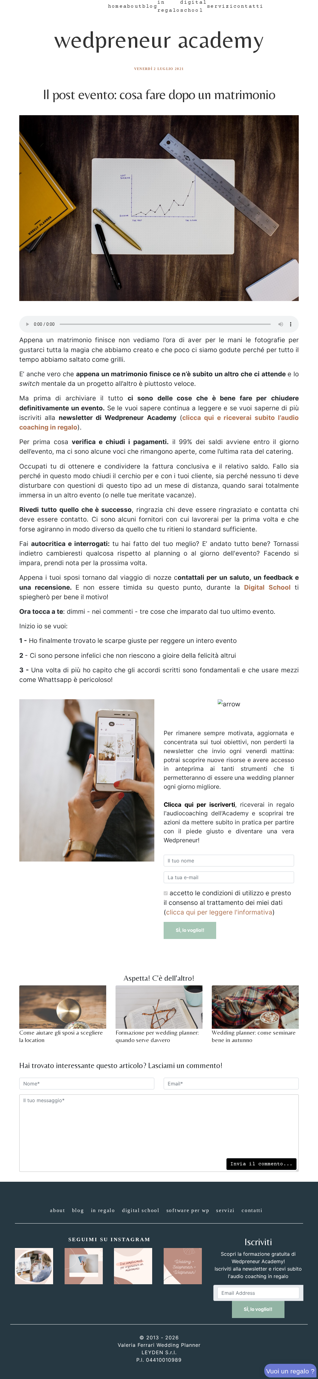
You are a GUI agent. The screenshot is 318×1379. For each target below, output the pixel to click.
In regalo (103, 1210)
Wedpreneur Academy (159, 39)
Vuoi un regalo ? (290, 1371)
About (132, 6)
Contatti (249, 6)
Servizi (220, 6)
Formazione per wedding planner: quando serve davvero (157, 1036)
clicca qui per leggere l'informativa (219, 912)
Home (115, 6)
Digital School (141, 1210)
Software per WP (188, 1210)
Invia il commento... (261, 1164)
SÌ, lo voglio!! (190, 930)
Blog (149, 6)
